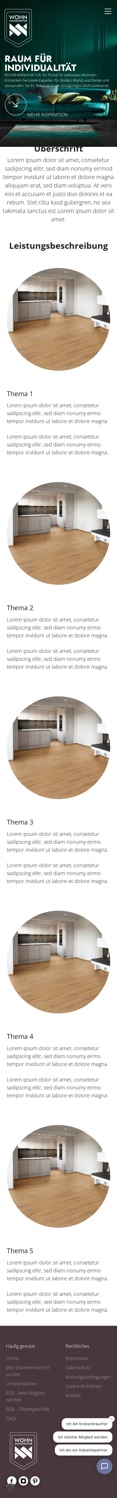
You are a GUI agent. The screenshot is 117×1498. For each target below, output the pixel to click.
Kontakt (73, 1395)
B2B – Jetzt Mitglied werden (25, 1396)
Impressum (77, 1358)
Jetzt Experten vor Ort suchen (27, 1370)
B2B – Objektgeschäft (27, 1409)
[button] (10, 1488)
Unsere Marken (21, 1384)
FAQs (11, 1418)
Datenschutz (78, 1367)
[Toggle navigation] (107, 11)
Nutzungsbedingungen (88, 1377)
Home (12, 1358)
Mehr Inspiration (47, 115)
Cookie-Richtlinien (84, 1386)
